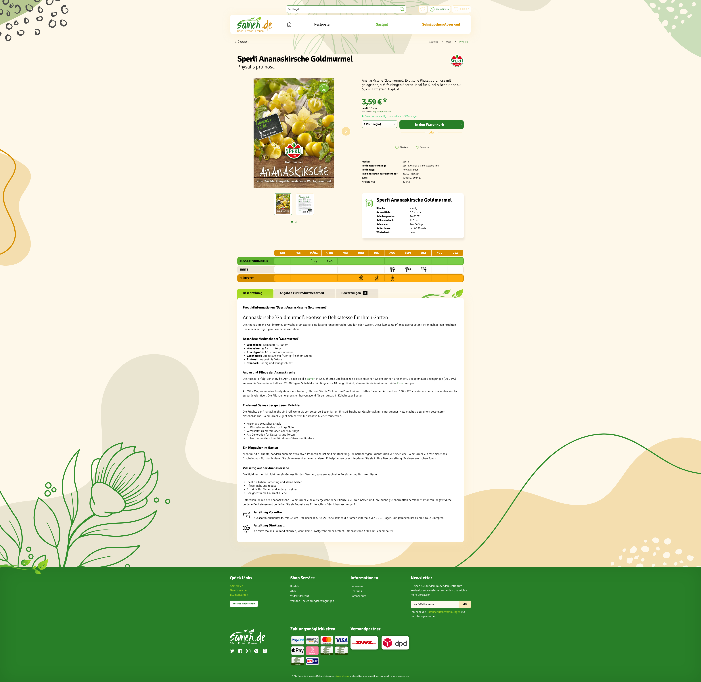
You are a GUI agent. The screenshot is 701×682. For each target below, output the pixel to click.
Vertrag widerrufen (244, 603)
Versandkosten (343, 676)
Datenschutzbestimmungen (444, 612)
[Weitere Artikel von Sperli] (457, 60)
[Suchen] (402, 9)
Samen (311, 379)
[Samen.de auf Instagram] (248, 651)
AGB (293, 591)
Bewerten (425, 147)
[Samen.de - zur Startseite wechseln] (254, 24)
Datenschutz (358, 596)
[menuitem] (346, 9)
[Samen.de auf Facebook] (240, 651)
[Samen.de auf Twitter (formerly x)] (232, 651)
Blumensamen (239, 595)
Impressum (357, 586)
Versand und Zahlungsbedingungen (312, 601)
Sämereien (236, 586)
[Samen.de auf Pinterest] (256, 651)
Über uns (356, 591)
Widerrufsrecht (299, 596)
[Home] (289, 24)
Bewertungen (353, 293)
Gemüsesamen (239, 590)
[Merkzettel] (422, 9)
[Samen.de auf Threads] (266, 651)
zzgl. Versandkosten (382, 111)
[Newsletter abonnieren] (465, 604)
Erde (400, 383)
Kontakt (295, 586)
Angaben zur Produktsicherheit (302, 293)
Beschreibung (253, 293)
